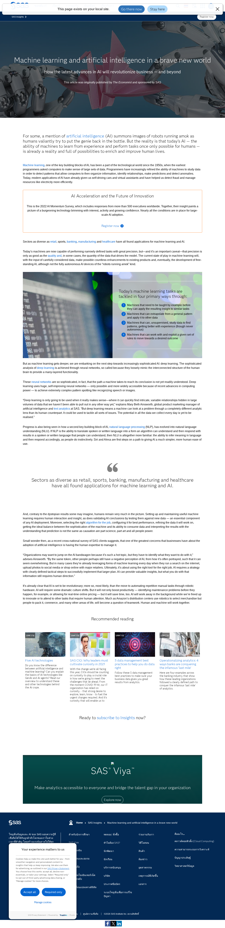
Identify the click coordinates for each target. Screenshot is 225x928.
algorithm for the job (98, 522)
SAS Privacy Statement (58, 868)
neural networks (41, 381)
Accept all (29, 892)
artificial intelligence (85, 136)
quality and (55, 255)
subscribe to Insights (116, 717)
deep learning (45, 367)
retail (53, 241)
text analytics (62, 408)
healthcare (108, 241)
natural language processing (127, 426)
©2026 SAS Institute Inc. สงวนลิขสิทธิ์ (121, 914)
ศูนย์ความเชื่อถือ (90, 914)
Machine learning (33, 165)
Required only (53, 892)
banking (72, 241)
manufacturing (87, 241)
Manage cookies (43, 902)
